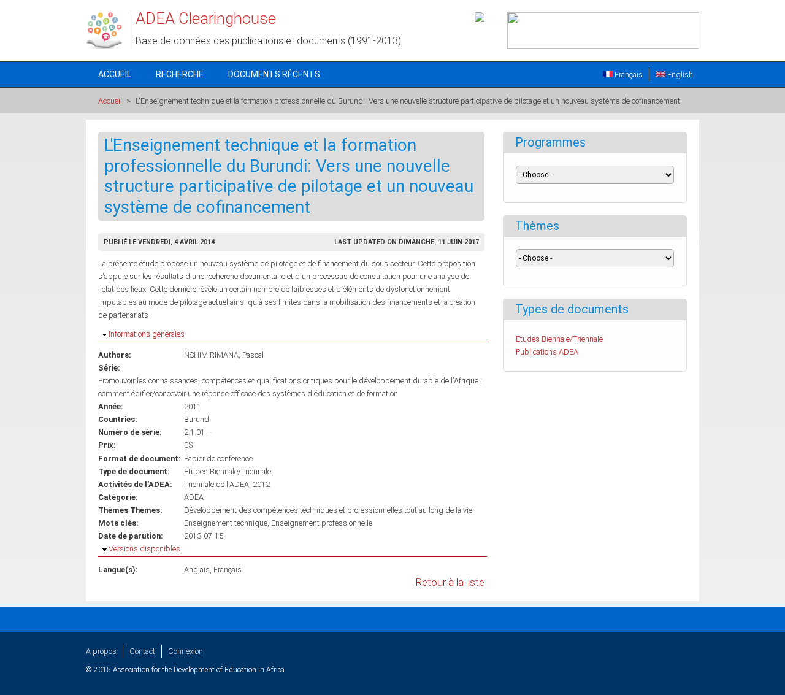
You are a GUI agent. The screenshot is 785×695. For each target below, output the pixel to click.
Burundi (197, 419)
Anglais (197, 569)
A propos (101, 651)
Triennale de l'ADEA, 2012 (227, 484)
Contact (142, 651)
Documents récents (274, 74)
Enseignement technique (225, 523)
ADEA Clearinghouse (206, 18)
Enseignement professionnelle (321, 523)
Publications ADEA (547, 351)
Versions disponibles (144, 548)
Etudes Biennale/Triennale (227, 471)
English (679, 74)
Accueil (114, 74)
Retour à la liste (450, 582)
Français (628, 74)
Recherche (180, 74)
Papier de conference (218, 458)
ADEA (194, 497)
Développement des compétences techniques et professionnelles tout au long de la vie (328, 510)
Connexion (185, 651)
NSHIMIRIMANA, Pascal (224, 354)
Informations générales (147, 334)
